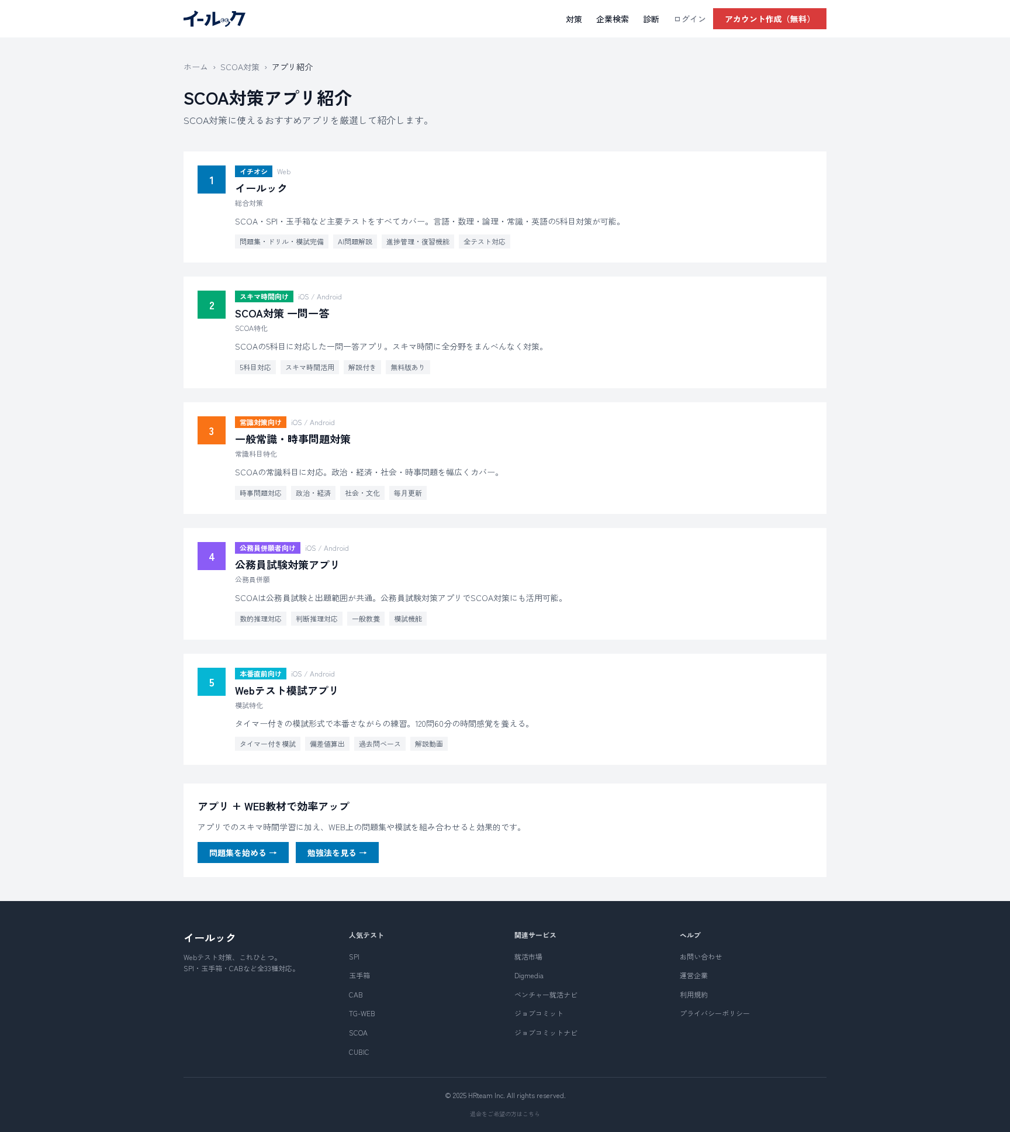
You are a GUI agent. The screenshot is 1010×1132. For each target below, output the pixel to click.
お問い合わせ (701, 956)
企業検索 (612, 19)
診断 (651, 19)
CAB (356, 994)
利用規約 (694, 994)
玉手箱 (359, 975)
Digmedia (529, 975)
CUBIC (359, 1052)
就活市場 (528, 956)
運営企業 (694, 975)
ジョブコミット (538, 1013)
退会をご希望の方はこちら (505, 1113)
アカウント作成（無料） (770, 19)
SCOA (358, 1032)
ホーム (196, 67)
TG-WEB (362, 1013)
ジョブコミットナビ (545, 1032)
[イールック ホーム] (214, 19)
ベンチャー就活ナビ (545, 994)
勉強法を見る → (337, 852)
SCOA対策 (240, 67)
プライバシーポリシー (715, 1013)
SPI (354, 956)
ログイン (689, 19)
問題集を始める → (243, 852)
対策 (574, 19)
